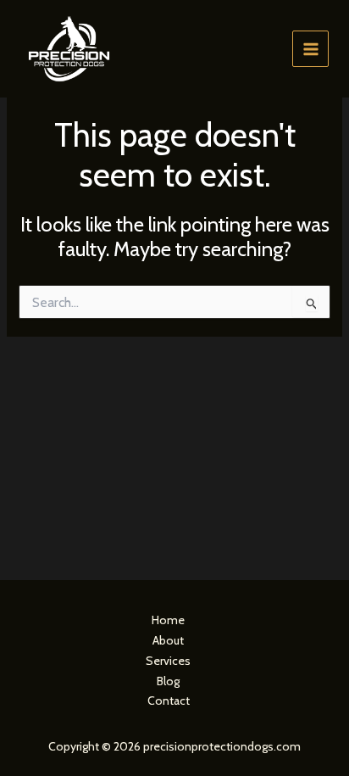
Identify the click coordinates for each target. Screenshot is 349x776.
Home (168, 620)
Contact (168, 700)
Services (168, 660)
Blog (168, 681)
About (168, 640)
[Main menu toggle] (310, 49)
